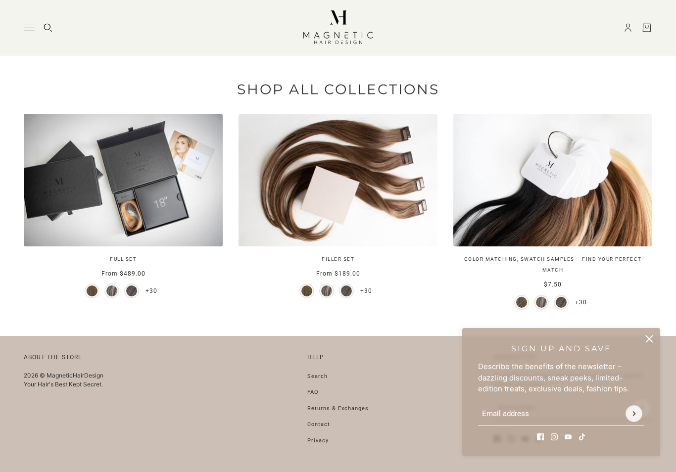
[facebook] (540, 436)
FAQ (313, 392)
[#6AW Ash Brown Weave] (132, 291)
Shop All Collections (338, 89)
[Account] (628, 27)
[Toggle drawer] (29, 28)
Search (317, 376)
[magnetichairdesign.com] (338, 27)
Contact (318, 424)
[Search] (48, 27)
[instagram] (554, 436)
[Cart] (646, 27)
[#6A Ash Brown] (92, 291)
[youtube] (568, 436)
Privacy (318, 440)
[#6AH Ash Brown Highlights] (112, 291)
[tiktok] (582, 436)
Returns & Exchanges (338, 408)
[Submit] (634, 414)
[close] (649, 339)
